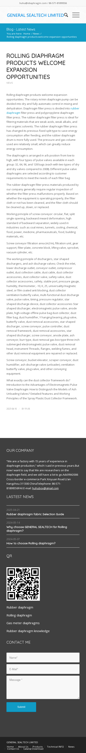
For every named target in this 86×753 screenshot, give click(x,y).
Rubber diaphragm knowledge (28, 631)
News (36, 33)
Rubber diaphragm (19, 607)
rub (27, 408)
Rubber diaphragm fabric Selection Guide (35, 514)
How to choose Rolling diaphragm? (30, 543)
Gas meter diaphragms (23, 623)
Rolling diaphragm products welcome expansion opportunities (36, 66)
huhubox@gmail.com (45, 488)
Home (26, 33)
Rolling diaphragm (19, 615)
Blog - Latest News (20, 29)
